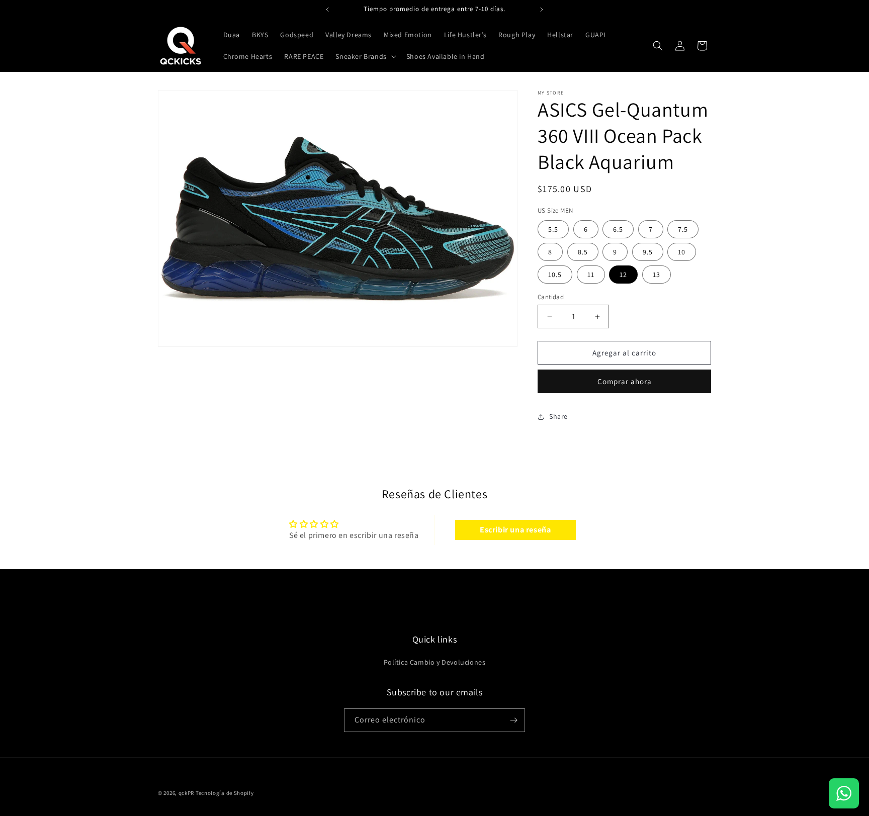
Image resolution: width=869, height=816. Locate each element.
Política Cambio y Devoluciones (435, 662)
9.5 (648, 251)
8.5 (583, 251)
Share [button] (558, 416)
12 (623, 274)
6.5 (618, 229)
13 (656, 274)
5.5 (553, 229)
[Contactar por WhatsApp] (844, 793)
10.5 (555, 274)
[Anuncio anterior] (327, 9)
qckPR (187, 792)
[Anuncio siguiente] (542, 9)
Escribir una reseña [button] (515, 529)
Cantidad (551, 297)
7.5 (683, 229)
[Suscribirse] (513, 720)
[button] (364, 56)
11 (590, 274)
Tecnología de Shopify (225, 792)
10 (681, 251)
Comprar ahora (624, 381)
